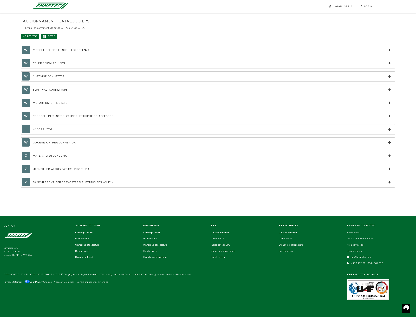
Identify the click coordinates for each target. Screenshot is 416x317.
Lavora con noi (354, 251)
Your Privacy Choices (41, 281)
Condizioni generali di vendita (92, 281)
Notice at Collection (64, 281)
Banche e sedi (183, 274)
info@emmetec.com (361, 257)
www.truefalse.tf (165, 274)
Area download (355, 244)
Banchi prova (82, 251)
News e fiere (353, 232)
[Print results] (406, 308)
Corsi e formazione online (360, 238)
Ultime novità (82, 238)
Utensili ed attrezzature (87, 244)
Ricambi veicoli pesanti (155, 257)
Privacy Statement (13, 281)
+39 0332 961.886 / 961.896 (367, 263)
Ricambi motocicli (84, 257)
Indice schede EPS (220, 244)
